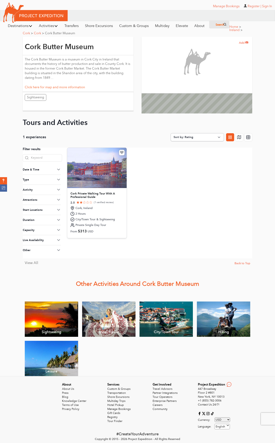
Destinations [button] (18, 25)
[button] (3, 180)
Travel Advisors (162, 389)
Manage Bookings (119, 409)
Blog (65, 397)
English (220, 426)
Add (243, 43)
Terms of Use (70, 405)
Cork (28, 33)
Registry (112, 417)
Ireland (235, 30)
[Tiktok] (212, 413)
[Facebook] (200, 413)
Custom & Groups (118, 389)
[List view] (248, 137)
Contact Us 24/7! (208, 405)
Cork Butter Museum (60, 33)
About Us (68, 389)
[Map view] (239, 137)
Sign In (267, 6)
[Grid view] (230, 137)
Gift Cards (113, 413)
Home (235, 27)
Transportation (116, 393)
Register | (254, 6)
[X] (204, 413)
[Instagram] (208, 413)
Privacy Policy (70, 409)
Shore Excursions (118, 397)
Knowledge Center (74, 401)
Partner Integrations (165, 393)
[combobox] (222, 426)
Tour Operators (162, 397)
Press (65, 393)
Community (160, 409)
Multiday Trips (116, 401)
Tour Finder (114, 421)
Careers (157, 405)
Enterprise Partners (165, 401)
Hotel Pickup (115, 405)
